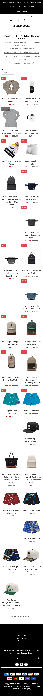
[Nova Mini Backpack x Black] (31, 256)
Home (4, 31)
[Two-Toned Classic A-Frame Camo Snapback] (31, 554)
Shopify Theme (9, 686)
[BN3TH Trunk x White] (31, 149)
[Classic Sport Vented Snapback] (31, 427)
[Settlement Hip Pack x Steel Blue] (31, 292)
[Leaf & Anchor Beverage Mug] (31, 117)
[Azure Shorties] (31, 398)
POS (34, 686)
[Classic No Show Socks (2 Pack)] (31, 86)
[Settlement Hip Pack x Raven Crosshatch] (11, 256)
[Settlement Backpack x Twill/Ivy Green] (31, 363)
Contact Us (21, 635)
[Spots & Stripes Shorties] (11, 554)
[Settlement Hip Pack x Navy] (31, 182)
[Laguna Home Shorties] (11, 398)
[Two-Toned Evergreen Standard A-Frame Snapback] (11, 588)
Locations (21, 638)
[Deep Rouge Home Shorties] (11, 498)
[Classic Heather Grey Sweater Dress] (11, 118)
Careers (21, 641)
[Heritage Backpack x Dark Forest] (31, 327)
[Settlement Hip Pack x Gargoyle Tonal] (31, 218)
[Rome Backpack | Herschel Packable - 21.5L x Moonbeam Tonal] (31, 460)
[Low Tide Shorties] (31, 526)
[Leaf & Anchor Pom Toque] (11, 149)
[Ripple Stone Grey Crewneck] (11, 86)
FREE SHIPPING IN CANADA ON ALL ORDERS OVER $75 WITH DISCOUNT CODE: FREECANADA (21, 7)
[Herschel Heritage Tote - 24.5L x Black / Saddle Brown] (11, 460)
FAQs (21, 633)
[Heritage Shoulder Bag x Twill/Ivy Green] (11, 360)
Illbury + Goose (29, 684)
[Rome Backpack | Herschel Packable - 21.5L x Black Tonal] (11, 182)
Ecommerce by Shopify (21, 689)
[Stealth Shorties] (31, 498)
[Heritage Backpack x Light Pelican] (11, 327)
